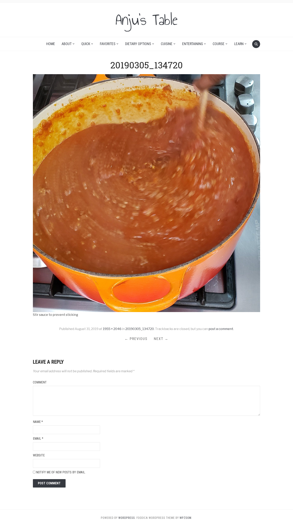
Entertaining (192, 44)
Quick (85, 44)
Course (218, 44)
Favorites (107, 44)
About (67, 44)
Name (38, 422)
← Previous (136, 339)
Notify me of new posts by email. (61, 472)
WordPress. (127, 517)
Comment (40, 382)
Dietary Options (138, 44)
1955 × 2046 (112, 329)
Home (50, 44)
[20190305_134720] (146, 193)
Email (38, 438)
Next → (161, 339)
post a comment (220, 329)
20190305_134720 (139, 329)
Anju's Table (146, 20)
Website (39, 455)
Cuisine (166, 44)
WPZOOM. (186, 517)
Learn (239, 44)
